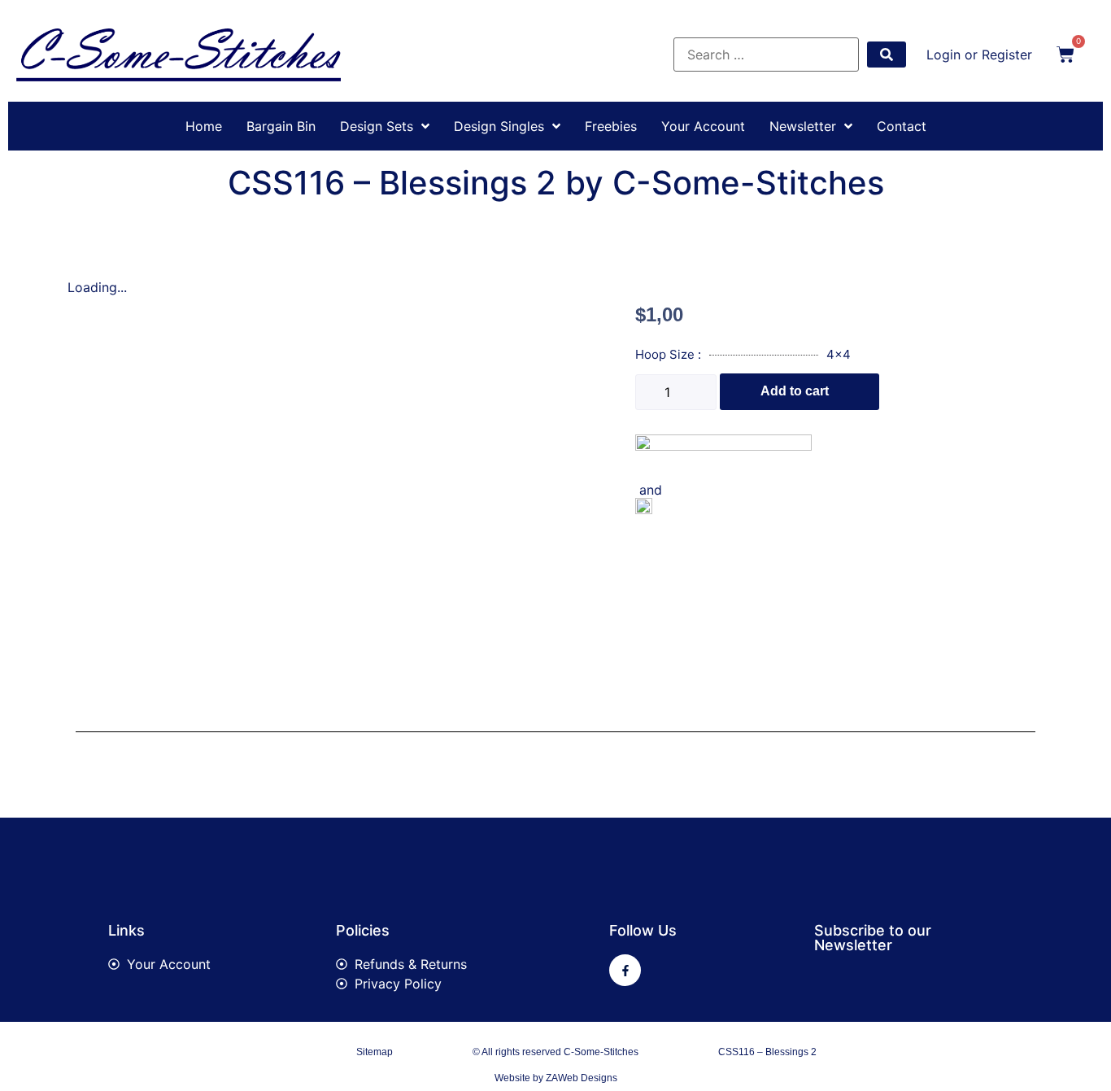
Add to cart (794, 391)
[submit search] (886, 54)
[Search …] (766, 54)
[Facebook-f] (625, 970)
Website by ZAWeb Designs (556, 1078)
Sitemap (374, 1052)
